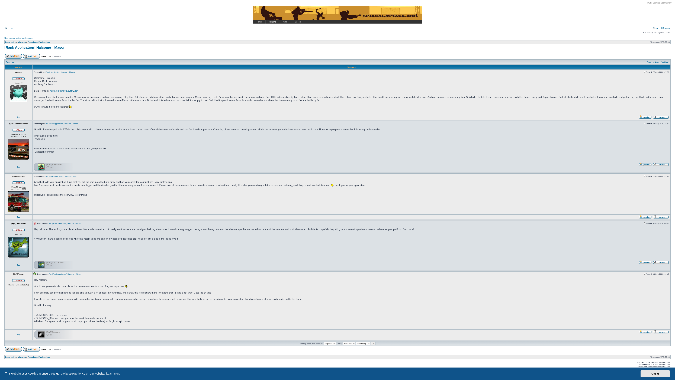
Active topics (27, 38)
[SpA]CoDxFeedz (55, 262)
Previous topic (653, 62)
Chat (285, 22)
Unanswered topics (12, 38)
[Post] (645, 72)
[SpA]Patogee (53, 332)
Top (18, 117)
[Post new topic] (13, 58)
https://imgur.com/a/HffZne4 (64, 90)
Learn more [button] (113, 373)
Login (9, 28)
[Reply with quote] (661, 118)
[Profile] (645, 118)
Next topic (665, 62)
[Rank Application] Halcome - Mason (34, 47)
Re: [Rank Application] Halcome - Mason (62, 124)
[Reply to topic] (31, 58)
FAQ (657, 28)
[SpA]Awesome (54, 164)
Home (259, 22)
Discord (298, 22)
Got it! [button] (655, 373)
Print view (10, 62)
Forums (272, 22)
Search (667, 28)
